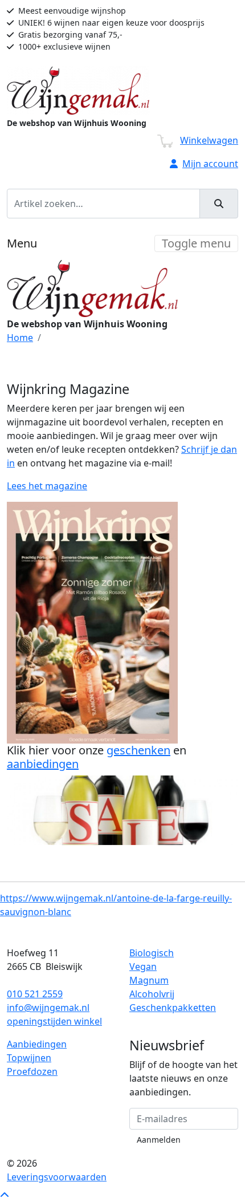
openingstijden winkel (54, 1021)
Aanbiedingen (37, 1044)
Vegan (143, 966)
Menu (22, 243)
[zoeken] (219, 203)
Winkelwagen (209, 140)
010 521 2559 (35, 994)
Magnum (149, 980)
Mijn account (210, 163)
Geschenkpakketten (172, 1007)
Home (20, 337)
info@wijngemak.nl (48, 1007)
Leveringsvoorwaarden (57, 1177)
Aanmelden (159, 1139)
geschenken (138, 750)
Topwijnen (29, 1057)
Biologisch (151, 953)
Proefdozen (32, 1071)
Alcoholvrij (151, 994)
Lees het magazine (47, 486)
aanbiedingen (43, 763)
